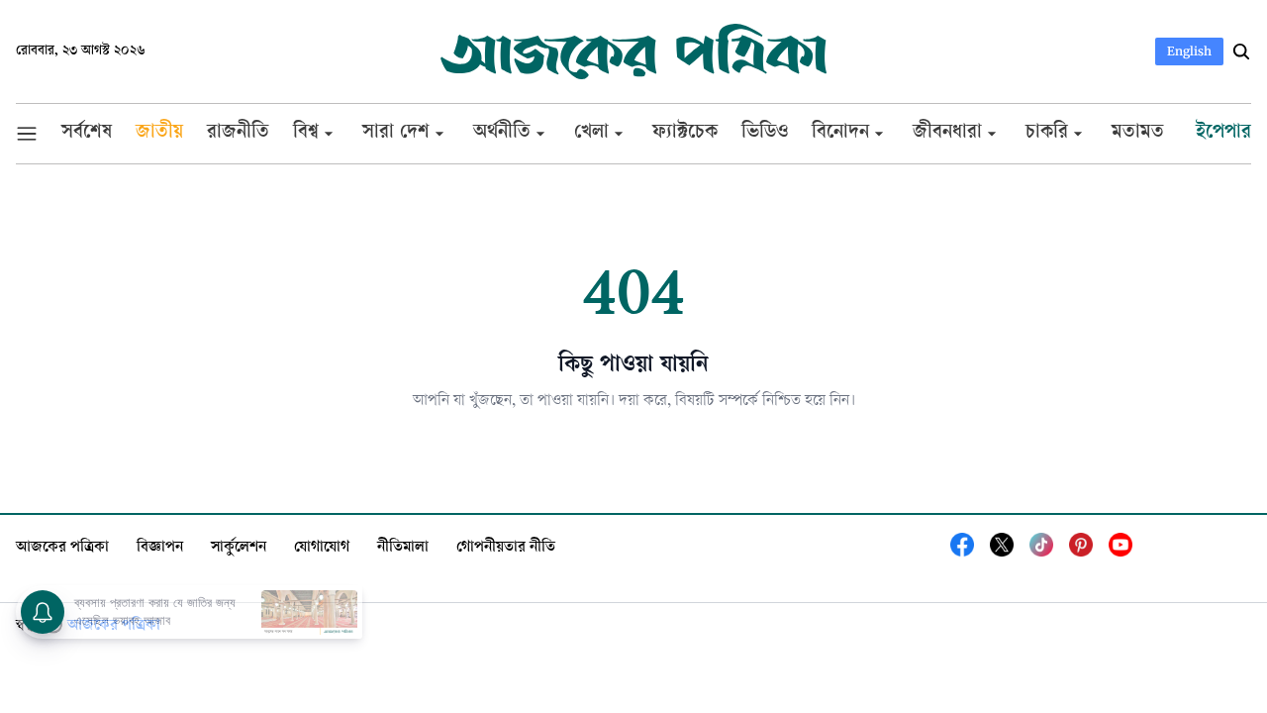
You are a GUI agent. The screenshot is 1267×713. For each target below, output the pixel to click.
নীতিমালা (403, 548)
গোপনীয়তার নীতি (505, 548)
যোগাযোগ (321, 548)
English (1189, 51)
